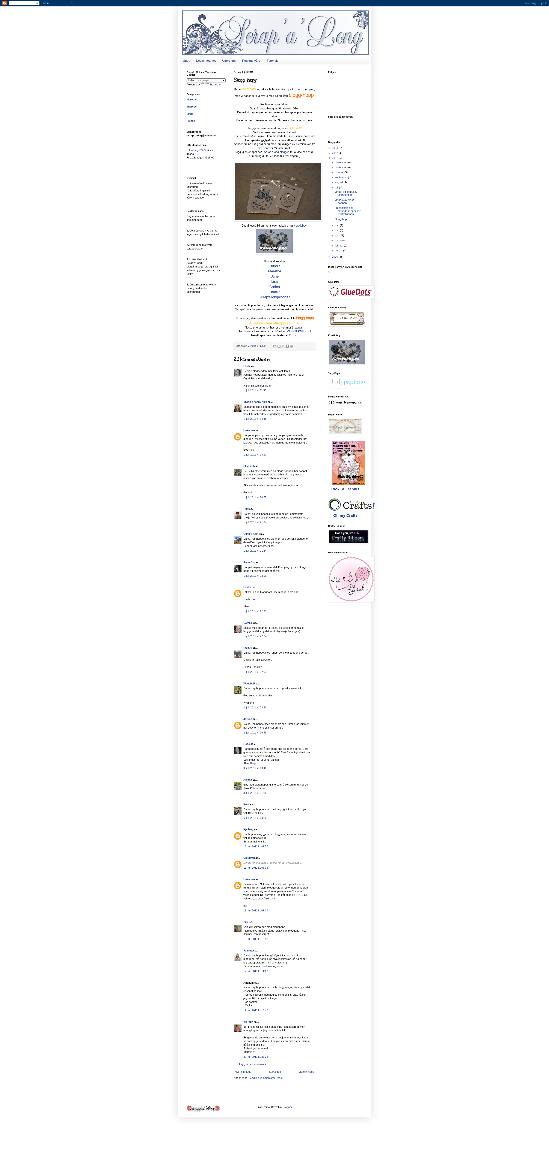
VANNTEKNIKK (297, 331)
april (338, 235)
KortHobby (300, 225)
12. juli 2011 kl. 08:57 (255, 846)
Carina (274, 287)
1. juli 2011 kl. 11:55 (254, 390)
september (341, 177)
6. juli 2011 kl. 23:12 (255, 818)
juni (337, 225)
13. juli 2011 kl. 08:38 (255, 867)
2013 (335, 147)
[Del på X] (283, 346)
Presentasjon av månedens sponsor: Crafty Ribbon (348, 211)
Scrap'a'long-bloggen (276, 152)
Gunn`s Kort (250, 533)
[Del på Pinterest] (291, 346)
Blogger (287, 1107)
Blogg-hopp (341, 219)
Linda (246, 366)
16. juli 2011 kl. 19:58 (255, 939)
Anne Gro (249, 562)
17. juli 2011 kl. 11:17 (255, 971)
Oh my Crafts (345, 515)
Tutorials (272, 60)
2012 (335, 153)
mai (337, 230)
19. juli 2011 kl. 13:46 (255, 1010)
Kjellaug (248, 829)
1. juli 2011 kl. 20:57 (255, 497)
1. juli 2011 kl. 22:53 (255, 672)
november (341, 167)
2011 (335, 158)
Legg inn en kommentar (253, 1064)
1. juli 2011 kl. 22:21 (255, 611)
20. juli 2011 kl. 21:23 (255, 1056)
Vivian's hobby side (255, 401)
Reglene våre (251, 60)
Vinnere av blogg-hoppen (345, 202)
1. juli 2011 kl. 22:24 (255, 636)
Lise (274, 281)
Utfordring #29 (195, 150)
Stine (274, 276)
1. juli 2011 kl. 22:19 (255, 575)
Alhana (247, 779)
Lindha (247, 587)
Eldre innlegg (306, 1071)
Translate (215, 84)
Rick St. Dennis (345, 489)
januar (339, 250)
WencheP (249, 683)
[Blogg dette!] (279, 346)
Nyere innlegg (243, 1071)
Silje (246, 922)
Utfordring (229, 60)
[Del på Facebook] (287, 346)
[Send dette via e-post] (275, 346)
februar (339, 245)
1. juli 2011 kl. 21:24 (255, 522)
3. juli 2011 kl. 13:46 (255, 768)
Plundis (275, 266)
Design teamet (206, 60)
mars (338, 240)
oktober (339, 172)
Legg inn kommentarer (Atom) (266, 1078)
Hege (246, 743)
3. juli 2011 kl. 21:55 (255, 793)
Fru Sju (247, 647)
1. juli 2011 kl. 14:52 (255, 454)
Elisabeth (249, 466)
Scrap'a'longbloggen (274, 297)
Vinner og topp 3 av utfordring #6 (346, 193)
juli (337, 187)
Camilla (274, 292)
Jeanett (248, 950)
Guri (246, 509)
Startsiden (275, 1071)
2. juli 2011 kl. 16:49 (255, 732)
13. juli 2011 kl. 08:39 (255, 910)
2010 (335, 256)
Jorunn (247, 719)
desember (341, 162)
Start (186, 60)
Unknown (249, 430)
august (339, 182)
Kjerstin (248, 1021)
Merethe (274, 271)
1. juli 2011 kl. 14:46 (255, 418)
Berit (246, 804)
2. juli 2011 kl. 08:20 (255, 707)
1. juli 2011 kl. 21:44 (255, 550)
